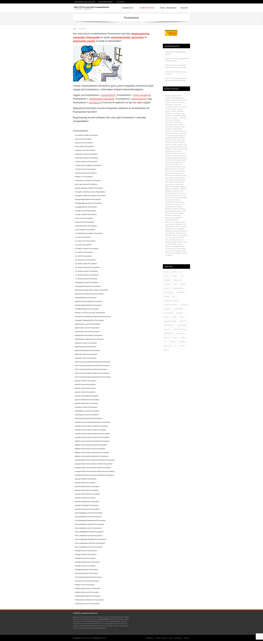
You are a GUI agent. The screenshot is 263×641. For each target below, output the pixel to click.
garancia (166, 296)
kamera (174, 317)
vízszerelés (172, 341)
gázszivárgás (178, 309)
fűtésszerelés (93, 37)
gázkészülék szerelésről (101, 98)
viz (165, 341)
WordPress (103, 638)
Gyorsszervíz (121, 2)
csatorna (167, 284)
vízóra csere (168, 346)
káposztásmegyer (169, 325)
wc (176, 346)
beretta (166, 276)
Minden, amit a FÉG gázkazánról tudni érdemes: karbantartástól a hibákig (176, 80)
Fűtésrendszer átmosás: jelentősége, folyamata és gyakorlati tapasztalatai (175, 66)
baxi (181, 272)
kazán (181, 317)
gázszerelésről (138, 98)
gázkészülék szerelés (84, 41)
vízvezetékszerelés (120, 37)
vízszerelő (182, 341)
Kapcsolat (186, 638)
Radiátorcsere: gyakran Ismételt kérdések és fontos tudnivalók (177, 60)
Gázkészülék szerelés (170, 305)
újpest (166, 350)
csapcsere (167, 280)
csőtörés (183, 284)
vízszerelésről (108, 95)
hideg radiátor (168, 313)
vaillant (183, 337)
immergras (180, 313)
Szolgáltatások (149, 638)
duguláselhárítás (140, 33)
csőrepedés (79, 37)
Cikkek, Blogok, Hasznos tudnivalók (84, 2)
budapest (174, 276)
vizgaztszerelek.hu (104, 619)
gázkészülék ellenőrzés (171, 300)
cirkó (182, 276)
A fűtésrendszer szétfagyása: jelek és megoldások (175, 73)
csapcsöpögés (178, 280)
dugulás (166, 288)
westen (182, 346)
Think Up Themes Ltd (87, 638)
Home (75, 28)
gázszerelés (137, 37)
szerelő (175, 337)
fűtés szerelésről (142, 95)
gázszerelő (167, 309)
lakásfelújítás (182, 325)
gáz (174, 296)
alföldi (166, 272)
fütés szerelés (168, 292)
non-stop (167, 329)
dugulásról (94, 102)
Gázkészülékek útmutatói (105, 2)
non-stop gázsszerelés (180, 329)
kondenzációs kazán (170, 321)
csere (174, 284)
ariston (174, 272)
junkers (166, 317)
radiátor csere (168, 333)
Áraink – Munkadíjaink (175, 638)
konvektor (183, 321)
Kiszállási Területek (161, 638)
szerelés (166, 337)
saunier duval (180, 333)
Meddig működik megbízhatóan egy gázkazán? (175, 53)
